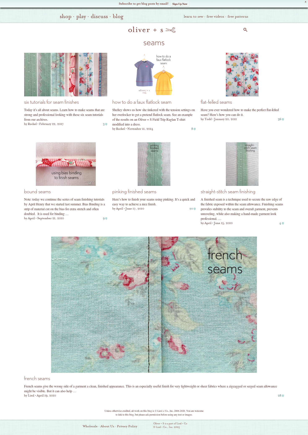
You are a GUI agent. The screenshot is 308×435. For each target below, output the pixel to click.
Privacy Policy (127, 426)
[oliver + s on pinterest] (209, 425)
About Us (107, 426)
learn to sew (193, 16)
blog (118, 16)
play (81, 16)
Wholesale (90, 426)
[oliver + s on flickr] (217, 425)
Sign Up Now (179, 4)
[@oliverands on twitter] (231, 425)
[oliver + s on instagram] (238, 425)
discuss (99, 16)
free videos (215, 16)
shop (65, 16)
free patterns (238, 16)
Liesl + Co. (148, 425)
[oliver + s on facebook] (224, 425)
